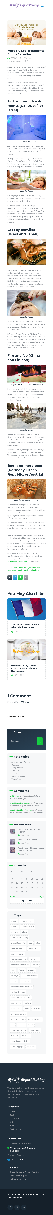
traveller (14, 1036)
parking (28, 1003)
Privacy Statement (15, 1194)
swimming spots (34, 1019)
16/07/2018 (19, 631)
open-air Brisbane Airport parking (24, 560)
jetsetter (32, 568)
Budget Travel (34, 948)
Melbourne (25, 981)
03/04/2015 (16, 58)
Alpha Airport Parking (20, 762)
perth (27, 1008)
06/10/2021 (25, 854)
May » (41, 897)
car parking (34, 959)
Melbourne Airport (18, 1179)
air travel (14, 932)
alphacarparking (14, 61)
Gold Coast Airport (18, 1175)
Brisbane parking (18, 948)
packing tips (16, 1003)
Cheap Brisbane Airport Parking (24, 1172)
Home (12, 1111)
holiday (31, 970)
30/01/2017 (19, 675)
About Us (14, 1125)
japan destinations (29, 976)
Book (12, 1115)
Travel (19, 570)
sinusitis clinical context (20, 803)
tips (12, 1025)
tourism (21, 1025)
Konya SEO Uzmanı (23, 702)
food (13, 970)
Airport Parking (26, 921)
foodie (21, 970)
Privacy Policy (32, 1194)
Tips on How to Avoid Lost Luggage (29, 830)
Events (14, 773)
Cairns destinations (18, 959)
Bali (30, 943)
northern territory (18, 992)
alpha (24, 932)
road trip (36, 1008)
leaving (14, 981)
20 (12, 887)
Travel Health (35, 1030)
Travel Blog (15, 1118)
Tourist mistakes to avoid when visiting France (25, 626)
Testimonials (15, 1129)
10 (32, 879)
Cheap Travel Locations (20, 965)
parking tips (16, 1008)
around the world (20, 568)
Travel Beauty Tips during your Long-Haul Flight (31, 849)
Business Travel (17, 954)
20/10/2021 (25, 835)
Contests (15, 770)
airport (14, 921)
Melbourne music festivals (21, 986)
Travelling (26, 1036)
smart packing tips (18, 1014)
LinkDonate (14, 796)
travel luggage (17, 1047)
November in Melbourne (20, 997)
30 (27, 891)
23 (27, 887)
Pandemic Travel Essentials (29, 840)
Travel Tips (16, 779)
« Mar (12, 897)
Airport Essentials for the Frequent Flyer (25, 797)
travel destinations (31, 570)
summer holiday (17, 1019)
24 (32, 887)
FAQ (11, 1122)
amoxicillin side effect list (21, 810)
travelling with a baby (19, 1041)
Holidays (14, 976)
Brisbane (15, 765)
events (35, 965)
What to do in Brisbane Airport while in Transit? (26, 804)
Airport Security (28, 926)
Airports (14, 926)
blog (38, 943)
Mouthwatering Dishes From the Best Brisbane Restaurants (24, 668)
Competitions (17, 768)
